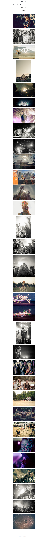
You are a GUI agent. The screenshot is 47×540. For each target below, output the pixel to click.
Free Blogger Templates (24, 539)
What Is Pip (23, 1)
